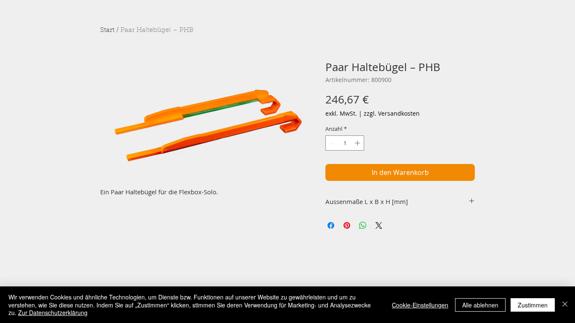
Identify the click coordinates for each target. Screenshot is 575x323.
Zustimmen (533, 305)
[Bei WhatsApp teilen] (363, 225)
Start (107, 30)
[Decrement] (332, 143)
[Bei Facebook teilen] (331, 225)
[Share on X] (379, 225)
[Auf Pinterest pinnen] (347, 225)
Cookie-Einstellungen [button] (420, 305)
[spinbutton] (345, 143)
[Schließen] (565, 304)
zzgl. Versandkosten (392, 113)
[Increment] (358, 143)
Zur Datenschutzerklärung (53, 312)
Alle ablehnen (480, 305)
